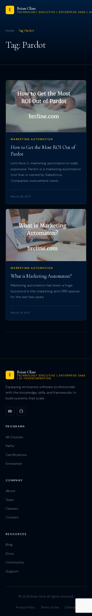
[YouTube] (10, 411)
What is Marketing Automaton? (41, 276)
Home (10, 31)
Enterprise (14, 463)
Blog (9, 544)
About (10, 491)
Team (10, 500)
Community (15, 562)
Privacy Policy (25, 607)
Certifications (16, 455)
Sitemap (70, 607)
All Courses (14, 437)
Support (12, 571)
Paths (10, 446)
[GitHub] (21, 411)
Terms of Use (50, 607)
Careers (12, 508)
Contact (12, 517)
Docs (10, 553)
